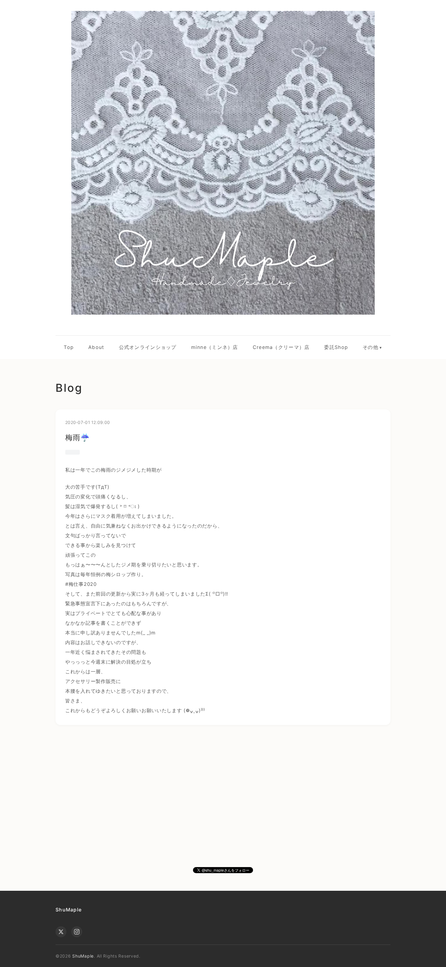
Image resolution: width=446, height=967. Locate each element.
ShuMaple (69, 910)
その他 (370, 347)
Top (69, 347)
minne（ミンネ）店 (214, 347)
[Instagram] (76, 931)
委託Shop (336, 347)
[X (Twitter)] (61, 931)
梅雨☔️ (77, 437)
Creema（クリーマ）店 (281, 347)
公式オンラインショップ (148, 347)
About (96, 347)
